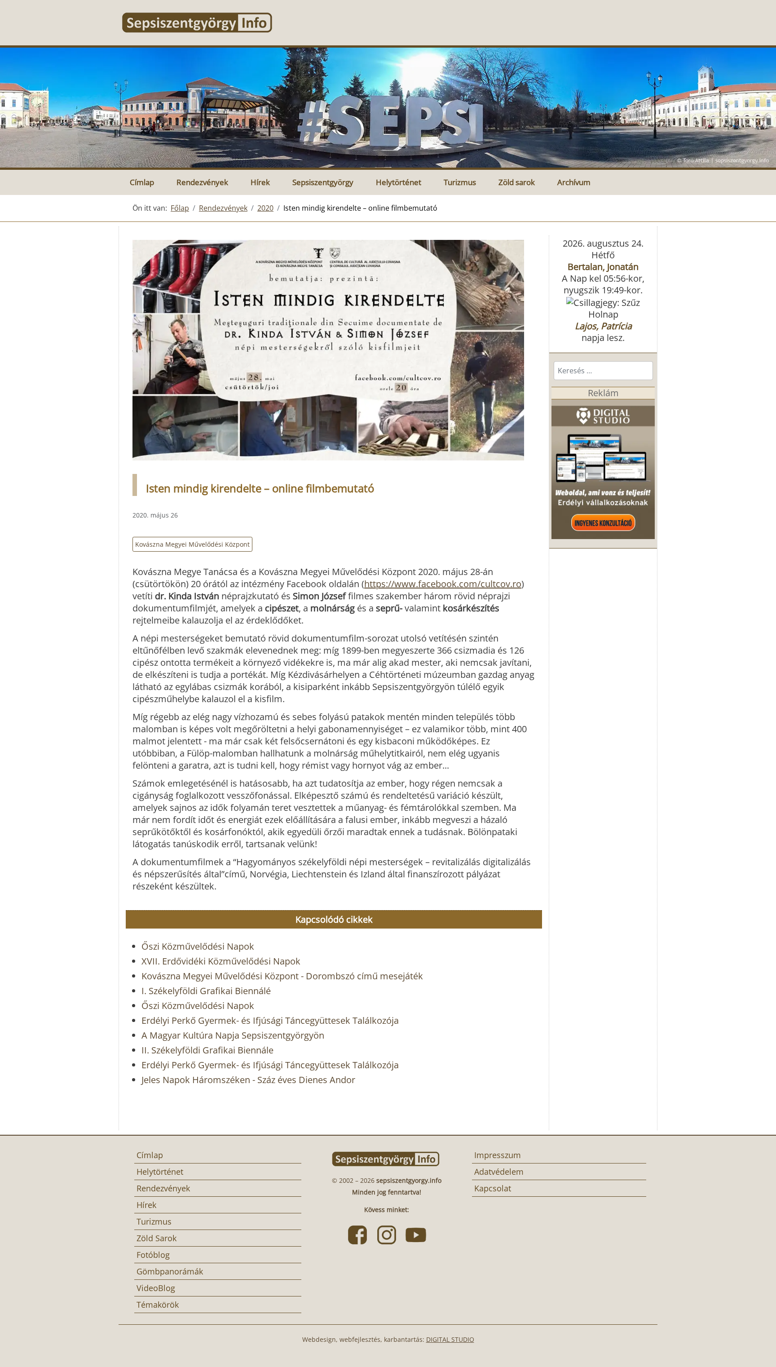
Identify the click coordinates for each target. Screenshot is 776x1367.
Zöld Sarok (156, 1238)
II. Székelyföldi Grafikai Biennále (207, 1050)
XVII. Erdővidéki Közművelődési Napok (220, 961)
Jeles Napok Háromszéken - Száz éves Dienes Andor (248, 1080)
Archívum (574, 182)
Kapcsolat (492, 1188)
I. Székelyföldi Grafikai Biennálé (206, 991)
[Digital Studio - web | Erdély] (603, 468)
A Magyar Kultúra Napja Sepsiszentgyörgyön (232, 1035)
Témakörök (158, 1304)
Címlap (142, 182)
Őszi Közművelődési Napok (197, 946)
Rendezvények (202, 182)
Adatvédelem (499, 1171)
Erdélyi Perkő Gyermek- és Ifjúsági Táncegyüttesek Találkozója (270, 1020)
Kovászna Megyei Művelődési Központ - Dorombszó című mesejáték (282, 976)
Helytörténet (398, 182)
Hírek (260, 182)
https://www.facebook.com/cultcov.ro (442, 584)
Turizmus (460, 182)
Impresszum (497, 1155)
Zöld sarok (516, 182)
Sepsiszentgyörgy (322, 182)
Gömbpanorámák (170, 1271)
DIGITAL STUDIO (450, 1339)
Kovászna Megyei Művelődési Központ (192, 544)
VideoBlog (156, 1288)
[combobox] (603, 370)
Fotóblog (153, 1254)
